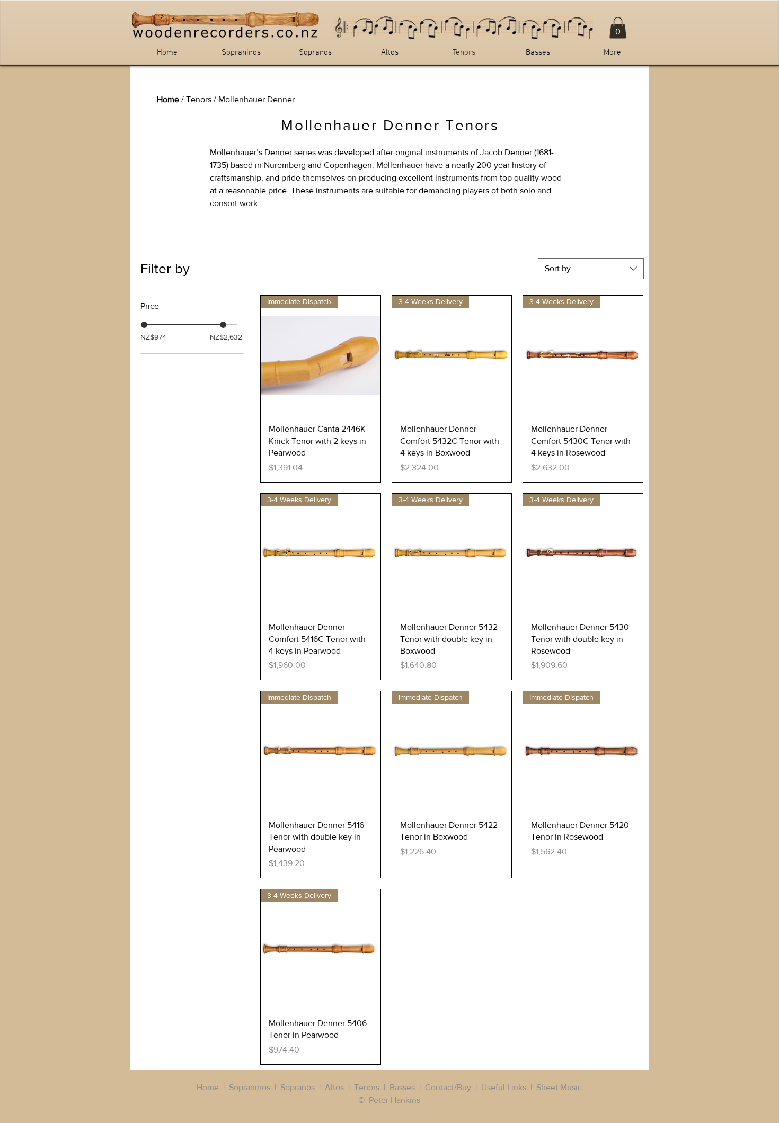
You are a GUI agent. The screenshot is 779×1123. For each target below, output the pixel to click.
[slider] (144, 324)
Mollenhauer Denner (256, 99)
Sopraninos (249, 1087)
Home (168, 99)
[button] (618, 28)
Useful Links (503, 1087)
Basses (402, 1087)
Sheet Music (559, 1087)
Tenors (200, 99)
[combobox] (591, 268)
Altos (334, 1087)
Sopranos (297, 1087)
